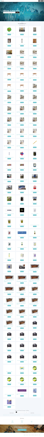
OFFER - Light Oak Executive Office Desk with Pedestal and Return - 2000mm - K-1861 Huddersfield (22, 315)
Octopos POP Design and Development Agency (9, 213)
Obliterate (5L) (34, 157)
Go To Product (9, 34)
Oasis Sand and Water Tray (22, 157)
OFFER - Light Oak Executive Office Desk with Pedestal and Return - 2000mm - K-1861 (8, 315)
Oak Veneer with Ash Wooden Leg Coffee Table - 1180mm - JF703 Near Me (8, 123)
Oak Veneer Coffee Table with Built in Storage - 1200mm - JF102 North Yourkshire (21, 67)
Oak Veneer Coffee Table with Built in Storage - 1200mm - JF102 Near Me (8, 67)
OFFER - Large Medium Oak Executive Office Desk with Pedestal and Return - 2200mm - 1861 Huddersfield (9, 281)
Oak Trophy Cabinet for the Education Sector (34, 44)
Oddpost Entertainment (22, 213)
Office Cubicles (34, 394)
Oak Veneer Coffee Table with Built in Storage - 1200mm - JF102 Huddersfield (33, 55)
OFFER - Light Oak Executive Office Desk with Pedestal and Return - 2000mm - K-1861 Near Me (34, 315)
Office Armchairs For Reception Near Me (9, 360)
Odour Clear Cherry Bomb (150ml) (22, 236)
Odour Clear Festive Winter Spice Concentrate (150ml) (34, 236)
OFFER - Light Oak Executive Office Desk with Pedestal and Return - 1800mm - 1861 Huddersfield (34, 292)
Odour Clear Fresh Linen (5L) (9, 247)
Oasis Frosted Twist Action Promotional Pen (9, 157)
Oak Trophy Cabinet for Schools (22, 44)
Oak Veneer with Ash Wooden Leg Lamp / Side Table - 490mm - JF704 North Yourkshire (9, 146)
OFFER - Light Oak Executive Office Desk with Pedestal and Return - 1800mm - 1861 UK (34, 304)
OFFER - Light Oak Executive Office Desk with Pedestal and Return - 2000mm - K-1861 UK (21, 326)
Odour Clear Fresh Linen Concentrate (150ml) (22, 247)
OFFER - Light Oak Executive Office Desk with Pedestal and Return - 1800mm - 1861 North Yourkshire (21, 304)
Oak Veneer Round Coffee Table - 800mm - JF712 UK (22, 89)
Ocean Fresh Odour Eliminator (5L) (34, 168)
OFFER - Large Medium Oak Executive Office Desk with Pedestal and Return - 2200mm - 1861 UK (9, 292)
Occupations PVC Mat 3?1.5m (22, 168)
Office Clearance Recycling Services (34, 371)
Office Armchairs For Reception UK (34, 360)
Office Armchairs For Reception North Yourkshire (22, 360)
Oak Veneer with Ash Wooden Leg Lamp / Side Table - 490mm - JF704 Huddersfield (22, 134)
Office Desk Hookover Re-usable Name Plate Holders (9, 405)
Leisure (22, 422)
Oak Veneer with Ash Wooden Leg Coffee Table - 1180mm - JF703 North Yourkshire (21, 123)
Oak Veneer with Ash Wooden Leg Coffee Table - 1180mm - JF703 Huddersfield (34, 112)
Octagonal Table (9, 202)
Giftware (22, 420)
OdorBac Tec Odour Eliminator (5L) (34, 213)
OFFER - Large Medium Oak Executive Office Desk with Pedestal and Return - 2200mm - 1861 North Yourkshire (34, 281)
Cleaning (12, 422)
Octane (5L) (22, 202)
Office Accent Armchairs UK (35, 326)
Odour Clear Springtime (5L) (35, 247)
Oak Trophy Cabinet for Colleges (9, 44)
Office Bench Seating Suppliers (9, 371)
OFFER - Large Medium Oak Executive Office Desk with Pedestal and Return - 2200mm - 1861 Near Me (22, 281)
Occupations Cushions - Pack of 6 (9, 168)
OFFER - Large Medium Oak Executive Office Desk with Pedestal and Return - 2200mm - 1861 (34, 270)
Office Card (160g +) (22, 371)
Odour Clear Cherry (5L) (9, 236)
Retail (12, 420)
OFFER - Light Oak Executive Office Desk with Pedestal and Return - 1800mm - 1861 (21, 292)
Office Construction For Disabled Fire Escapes (9, 394)
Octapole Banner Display (34, 202)
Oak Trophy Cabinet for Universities (9, 55)
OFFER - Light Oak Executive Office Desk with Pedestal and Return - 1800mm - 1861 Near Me (8, 304)
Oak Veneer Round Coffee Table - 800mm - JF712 (9, 78)
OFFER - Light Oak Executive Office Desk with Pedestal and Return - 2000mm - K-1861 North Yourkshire (8, 326)
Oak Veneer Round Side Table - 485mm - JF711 (34, 89)
